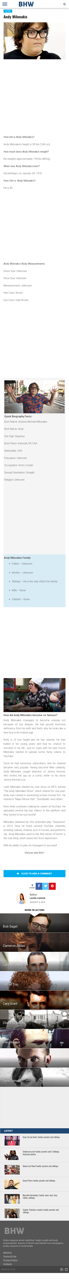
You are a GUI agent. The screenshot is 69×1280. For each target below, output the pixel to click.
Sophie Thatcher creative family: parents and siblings (41, 1211)
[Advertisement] (34, 96)
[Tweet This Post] (45, 886)
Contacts (7, 1264)
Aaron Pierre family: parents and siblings (39, 1180)
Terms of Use (9, 1256)
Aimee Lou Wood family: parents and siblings (40, 1166)
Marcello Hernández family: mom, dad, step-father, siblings (40, 1196)
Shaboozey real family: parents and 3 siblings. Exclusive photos (41, 1153)
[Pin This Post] (52, 886)
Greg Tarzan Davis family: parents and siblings (41, 1137)
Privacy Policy (10, 1260)
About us (7, 1252)
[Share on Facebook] (39, 886)
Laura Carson (37, 898)
